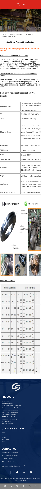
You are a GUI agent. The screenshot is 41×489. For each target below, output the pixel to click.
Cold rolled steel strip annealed (10, 410)
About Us (4, 435)
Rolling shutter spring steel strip (10, 412)
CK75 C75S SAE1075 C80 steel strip (11, 405)
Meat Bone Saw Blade (8, 423)
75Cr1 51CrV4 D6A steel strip (9, 419)
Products (4, 437)
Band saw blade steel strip (9, 414)
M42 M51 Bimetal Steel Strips (9, 416)
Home (4, 34)
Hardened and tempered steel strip (11, 407)
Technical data (5, 439)
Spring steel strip (6, 401)
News (3, 441)
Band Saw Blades (6, 421)
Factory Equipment (16, 34)
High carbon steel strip (7, 403)
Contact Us (5, 444)
